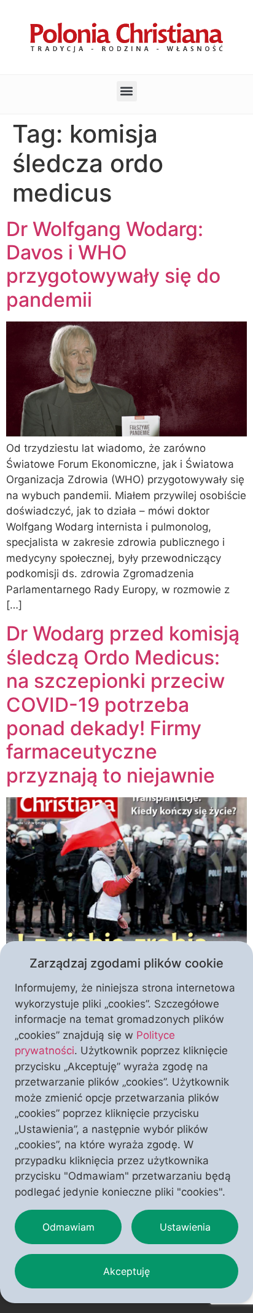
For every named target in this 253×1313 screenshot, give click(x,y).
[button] (127, 91)
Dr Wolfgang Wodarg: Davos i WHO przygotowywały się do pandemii (113, 264)
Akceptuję (126, 1271)
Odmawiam (68, 1227)
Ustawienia (185, 1227)
